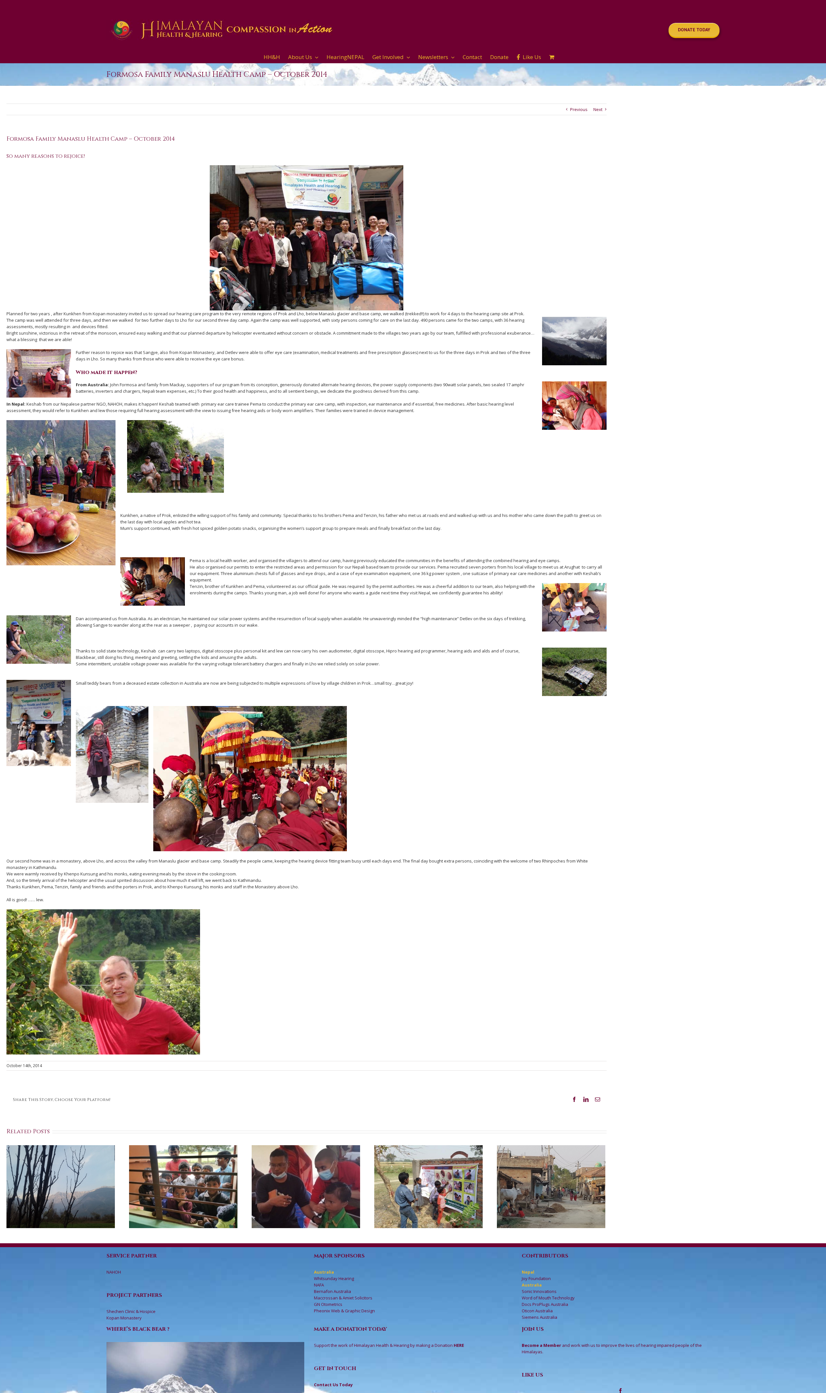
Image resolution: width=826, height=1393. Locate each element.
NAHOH (113, 1272)
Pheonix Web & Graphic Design (344, 1311)
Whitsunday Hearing (334, 1278)
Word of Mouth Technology (548, 1298)
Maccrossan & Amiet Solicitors (343, 1298)
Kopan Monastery (124, 1318)
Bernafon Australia (332, 1291)
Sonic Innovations (539, 1291)
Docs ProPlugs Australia (545, 1304)
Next (597, 109)
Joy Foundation (536, 1278)
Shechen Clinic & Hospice (131, 1311)
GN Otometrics (328, 1304)
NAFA (319, 1285)
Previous (579, 109)
